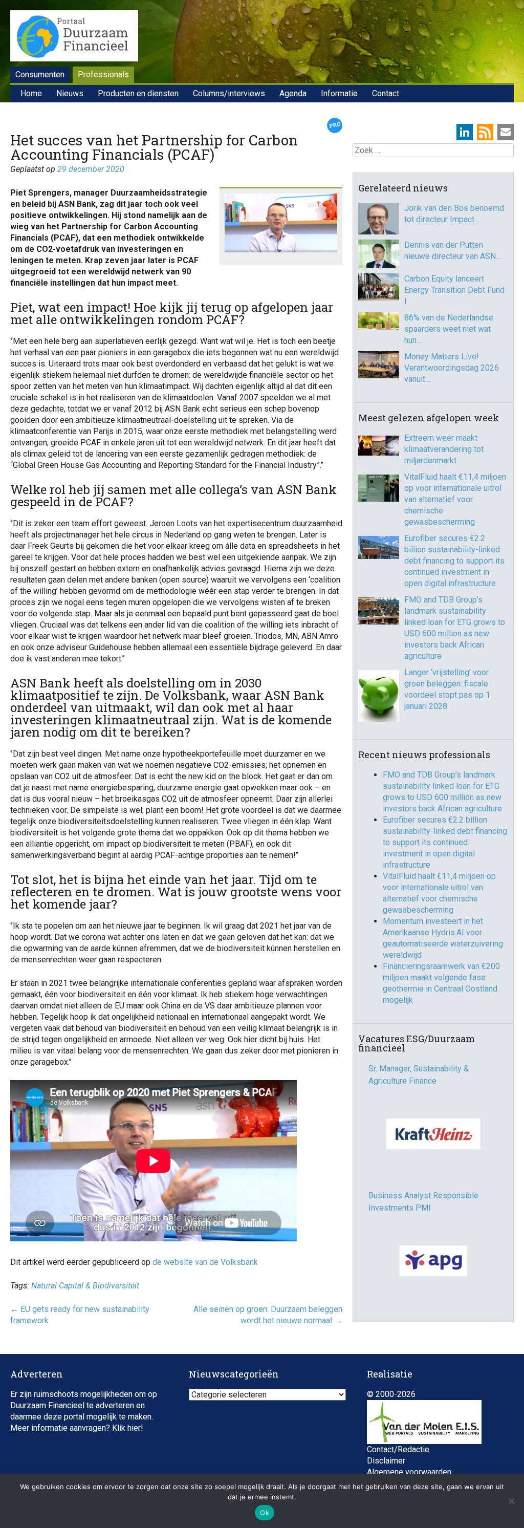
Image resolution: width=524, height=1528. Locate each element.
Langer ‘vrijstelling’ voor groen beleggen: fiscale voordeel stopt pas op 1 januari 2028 (447, 689)
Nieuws (69, 93)
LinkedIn (464, 132)
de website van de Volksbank (205, 1262)
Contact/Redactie (398, 1449)
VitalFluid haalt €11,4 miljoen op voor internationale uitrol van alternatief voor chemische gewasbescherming (455, 499)
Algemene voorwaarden (409, 1472)
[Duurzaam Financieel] (74, 37)
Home (31, 93)
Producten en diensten (138, 93)
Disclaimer (386, 1461)
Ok (264, 1513)
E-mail (505, 132)
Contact (385, 93)
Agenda (293, 93)
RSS (485, 132)
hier (134, 1428)
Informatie (339, 93)
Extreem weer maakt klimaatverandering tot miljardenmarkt (444, 449)
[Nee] (511, 1501)
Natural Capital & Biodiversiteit (85, 1285)
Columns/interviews (229, 93)
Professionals (103, 74)
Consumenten (39, 74)
